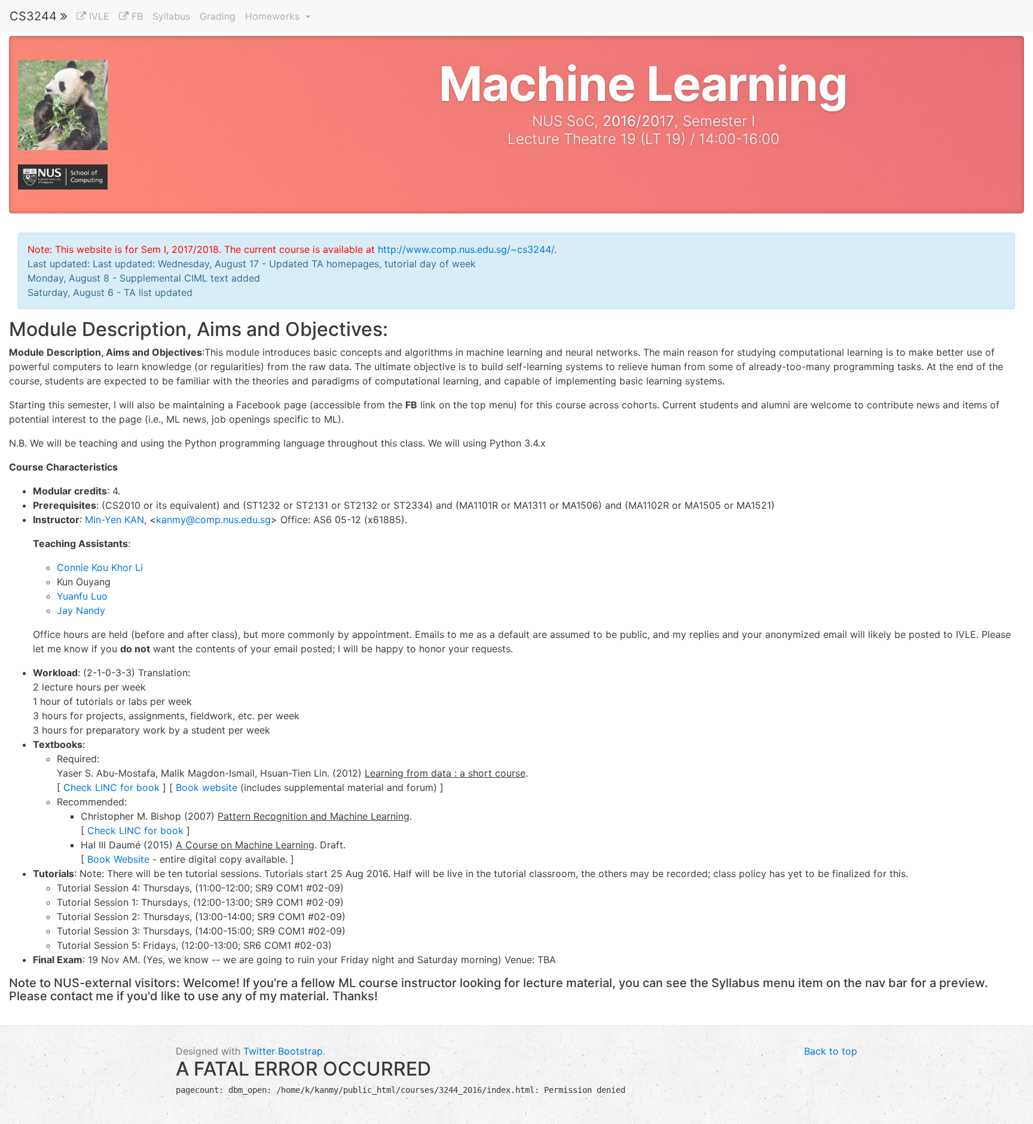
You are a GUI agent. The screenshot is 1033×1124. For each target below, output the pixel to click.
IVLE (97, 16)
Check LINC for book (111, 787)
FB (136, 16)
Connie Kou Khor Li (100, 567)
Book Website (118, 859)
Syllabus (171, 16)
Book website (206, 787)
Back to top (830, 1051)
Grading (218, 16)
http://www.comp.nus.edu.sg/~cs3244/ (466, 249)
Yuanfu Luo (82, 596)
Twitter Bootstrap (283, 1051)
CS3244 (35, 16)
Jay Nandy (81, 610)
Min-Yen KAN (114, 520)
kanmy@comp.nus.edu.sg (213, 520)
